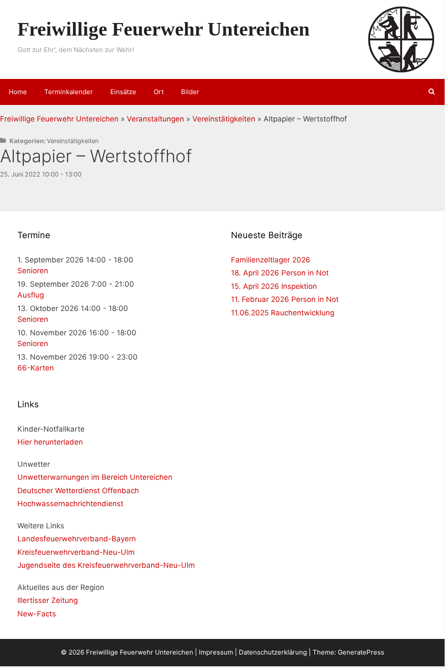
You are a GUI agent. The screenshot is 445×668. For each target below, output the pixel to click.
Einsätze (123, 92)
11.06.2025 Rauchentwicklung (282, 312)
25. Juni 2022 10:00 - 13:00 (41, 174)
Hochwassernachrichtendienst (70, 503)
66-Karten (35, 367)
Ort (159, 92)
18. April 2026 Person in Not (280, 273)
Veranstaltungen (155, 119)
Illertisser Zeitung (47, 600)
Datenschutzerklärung (273, 652)
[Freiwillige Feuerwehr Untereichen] (401, 39)
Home (18, 92)
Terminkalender (68, 92)
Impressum (216, 652)
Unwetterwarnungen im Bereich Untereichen (94, 477)
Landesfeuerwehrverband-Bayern (76, 538)
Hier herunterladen (50, 442)
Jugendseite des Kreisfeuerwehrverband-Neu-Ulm (106, 565)
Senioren (32, 270)
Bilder (190, 92)
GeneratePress (361, 652)
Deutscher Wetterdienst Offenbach (78, 490)
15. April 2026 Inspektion (274, 286)
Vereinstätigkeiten (223, 119)
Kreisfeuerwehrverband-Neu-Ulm (76, 552)
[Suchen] (432, 92)
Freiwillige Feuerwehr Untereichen (163, 29)
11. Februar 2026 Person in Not (285, 299)
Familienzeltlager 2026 (270, 259)
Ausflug (30, 295)
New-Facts (36, 613)
